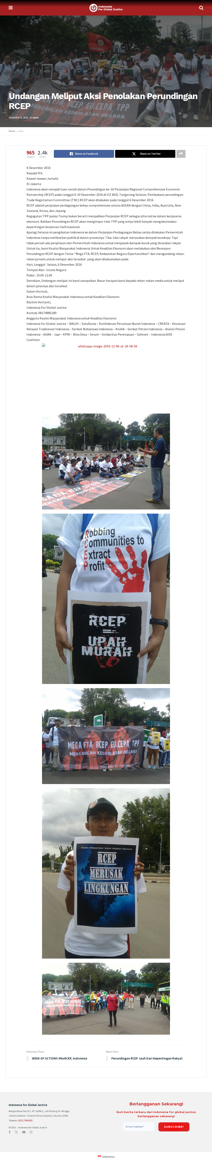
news (36, 117)
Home (12, 131)
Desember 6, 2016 (18, 117)
